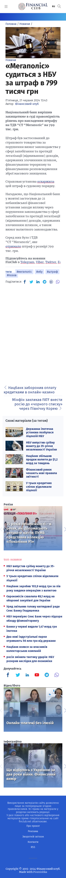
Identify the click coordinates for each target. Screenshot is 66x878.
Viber (40, 262)
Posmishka (40, 872)
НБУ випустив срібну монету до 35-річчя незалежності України (41, 446)
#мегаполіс (24, 271)
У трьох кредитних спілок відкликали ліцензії (39, 486)
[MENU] (6, 6)
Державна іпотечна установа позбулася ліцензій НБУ (40, 432)
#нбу (39, 271)
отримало (13, 246)
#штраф (52, 271)
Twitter (50, 262)
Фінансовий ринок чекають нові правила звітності (41, 473)
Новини (11, 60)
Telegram (27, 262)
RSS (33, 847)
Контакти (33, 842)
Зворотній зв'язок (33, 836)
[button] (59, 6)
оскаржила (45, 181)
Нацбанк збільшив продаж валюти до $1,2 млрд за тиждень (42, 459)
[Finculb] (9, 675)
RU (53, 6)
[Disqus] (33, 333)
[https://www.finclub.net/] (33, 6)
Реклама (33, 831)
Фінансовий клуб (27, 104)
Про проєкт (33, 826)
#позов (11, 275)
